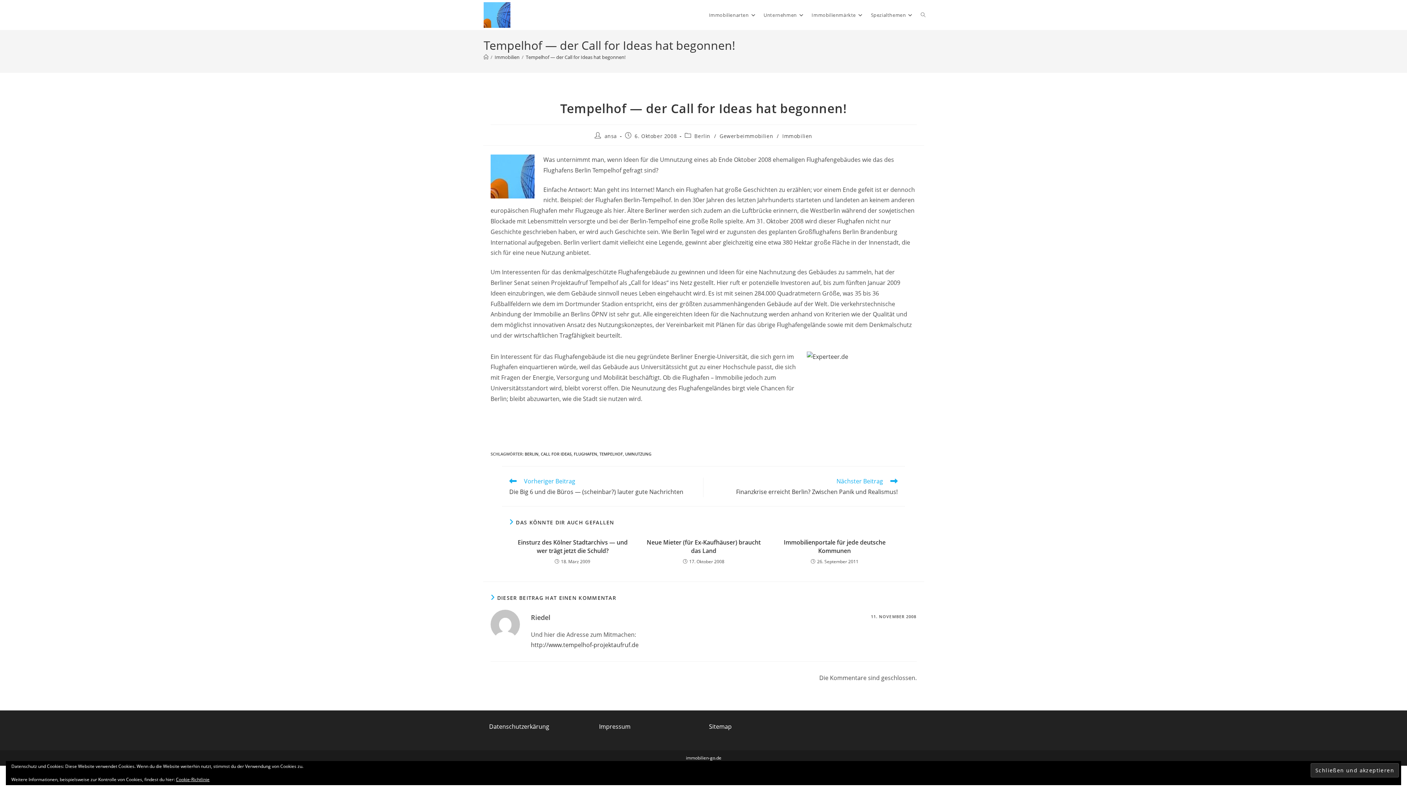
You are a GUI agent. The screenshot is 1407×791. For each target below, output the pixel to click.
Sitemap (720, 727)
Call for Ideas (556, 454)
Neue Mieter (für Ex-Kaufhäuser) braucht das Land (704, 546)
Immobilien (797, 136)
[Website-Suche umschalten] (923, 15)
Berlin (702, 136)
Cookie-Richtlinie (193, 779)
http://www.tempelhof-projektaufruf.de (585, 645)
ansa (611, 136)
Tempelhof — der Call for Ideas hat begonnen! (575, 57)
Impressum (615, 727)
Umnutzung (638, 454)
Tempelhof (611, 454)
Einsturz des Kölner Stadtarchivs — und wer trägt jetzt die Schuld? (573, 546)
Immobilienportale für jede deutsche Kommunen (835, 546)
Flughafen (585, 454)
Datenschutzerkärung (519, 727)
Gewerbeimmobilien (746, 136)
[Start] (486, 57)
